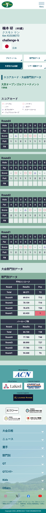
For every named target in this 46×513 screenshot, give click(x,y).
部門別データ (34, 58)
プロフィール (11, 58)
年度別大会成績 (11, 66)
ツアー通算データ (35, 66)
